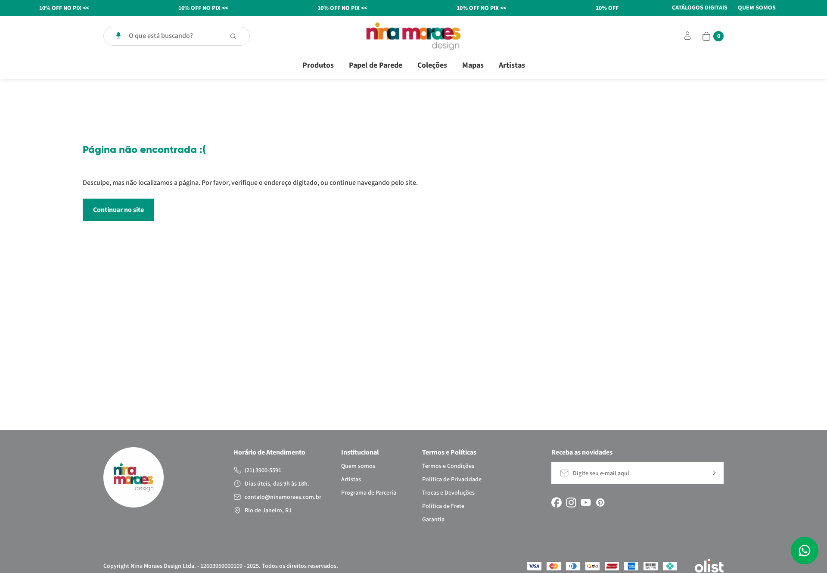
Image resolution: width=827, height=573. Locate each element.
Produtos (318, 65)
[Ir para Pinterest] (600, 502)
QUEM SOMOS (757, 7)
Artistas (512, 65)
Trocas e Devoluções (448, 493)
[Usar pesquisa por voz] (118, 36)
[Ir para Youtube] (586, 502)
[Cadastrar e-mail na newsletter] (713, 473)
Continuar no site (118, 210)
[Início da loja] (413, 36)
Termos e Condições (448, 466)
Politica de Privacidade (452, 479)
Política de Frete (443, 506)
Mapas (473, 65)
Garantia (433, 519)
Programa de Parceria (368, 493)
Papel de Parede (375, 65)
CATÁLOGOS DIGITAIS (700, 7)
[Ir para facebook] (556, 502)
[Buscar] (237, 36)
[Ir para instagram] (571, 502)
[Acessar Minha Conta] (687, 39)
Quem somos (358, 466)
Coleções (432, 65)
